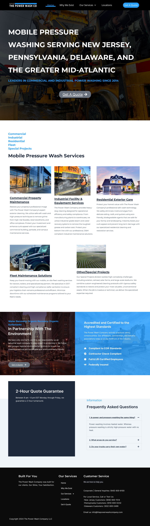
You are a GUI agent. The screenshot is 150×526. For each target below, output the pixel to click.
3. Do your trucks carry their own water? (107, 446)
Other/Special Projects (93, 272)
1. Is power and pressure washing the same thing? (112, 417)
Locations (107, 5)
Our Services (66, 494)
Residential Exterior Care (115, 199)
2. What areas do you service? (103, 440)
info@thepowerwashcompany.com (107, 512)
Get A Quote (66, 504)
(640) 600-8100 (117, 490)
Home (50, 5)
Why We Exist (67, 5)
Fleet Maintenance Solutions (31, 275)
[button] (114, 417)
